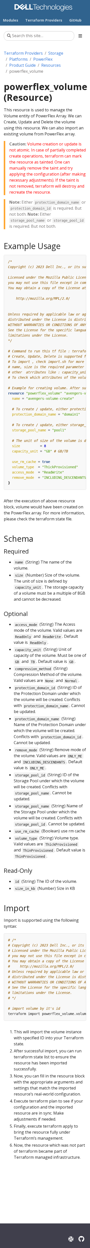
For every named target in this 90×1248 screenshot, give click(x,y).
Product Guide (22, 65)
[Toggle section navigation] (80, 36)
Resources (51, 65)
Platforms (18, 59)
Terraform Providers (23, 53)
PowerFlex (42, 59)
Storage (55, 53)
